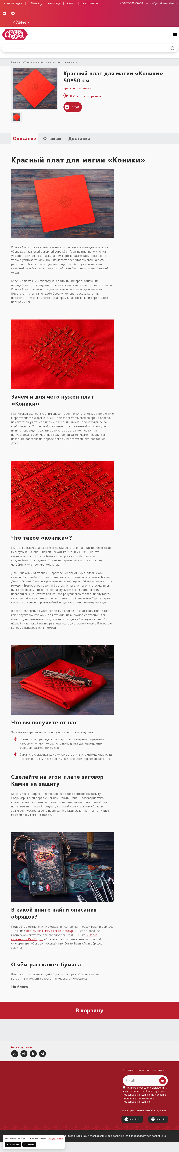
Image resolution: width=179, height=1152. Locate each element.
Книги (71, 3)
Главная (15, 62)
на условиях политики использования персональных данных (145, 1098)
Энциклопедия (12, 3)
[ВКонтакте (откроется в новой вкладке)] (4, 13)
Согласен (13, 1144)
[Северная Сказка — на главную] (15, 34)
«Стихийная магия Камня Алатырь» (51, 931)
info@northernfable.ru (163, 3)
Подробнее (56, 1138)
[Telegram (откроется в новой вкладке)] (13, 13)
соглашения (157, 1087)
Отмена (29, 1144)
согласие (134, 1091)
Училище (54, 3)
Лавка (35, 3)
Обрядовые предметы (35, 62)
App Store (135, 1119)
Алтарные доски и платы (63, 62)
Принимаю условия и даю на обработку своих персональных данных (145, 1094)
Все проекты (89, 3)
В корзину (89, 1010)
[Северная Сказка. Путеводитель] (23, 1053)
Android (161, 1119)
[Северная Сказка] (14, 1053)
